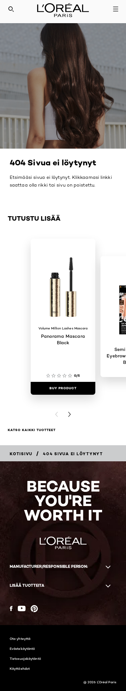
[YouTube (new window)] (22, 608)
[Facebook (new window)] (11, 608)
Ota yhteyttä (20, 638)
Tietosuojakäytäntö (25, 658)
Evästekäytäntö (22, 648)
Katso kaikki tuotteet (32, 430)
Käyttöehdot (20, 668)
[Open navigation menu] (115, 9)
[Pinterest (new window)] (34, 608)
